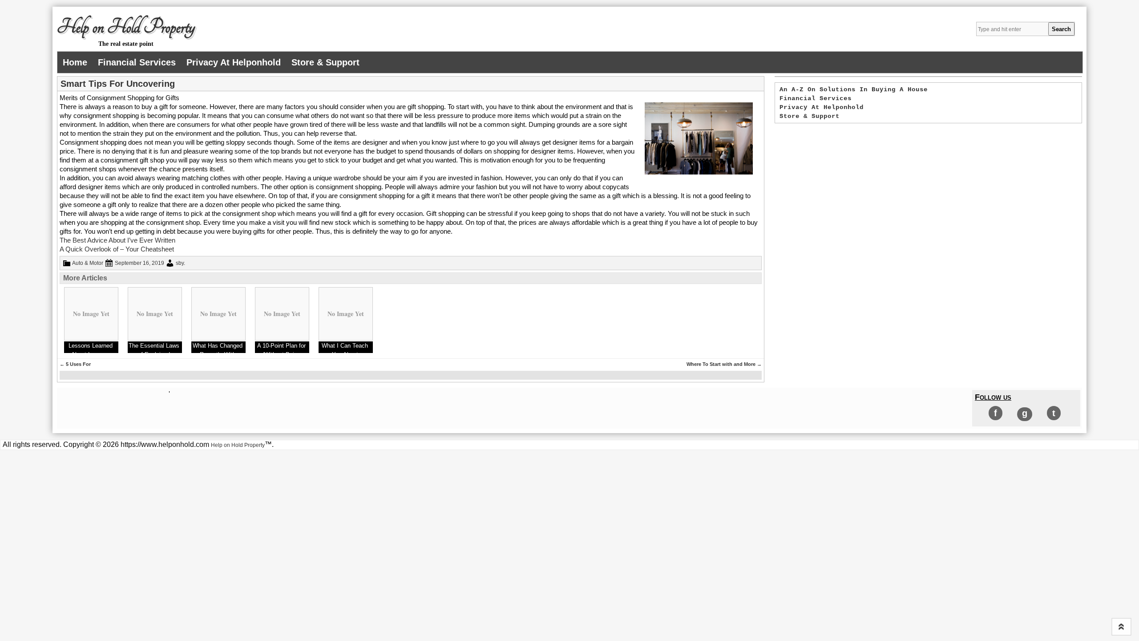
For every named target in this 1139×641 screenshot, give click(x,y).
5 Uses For (75, 364)
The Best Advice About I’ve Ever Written (117, 240)
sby (180, 263)
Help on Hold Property (126, 27)
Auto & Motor (87, 263)
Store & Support (325, 62)
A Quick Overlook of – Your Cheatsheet (117, 249)
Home (75, 62)
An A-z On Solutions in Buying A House (854, 89)
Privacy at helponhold (233, 62)
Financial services (137, 62)
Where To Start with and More (724, 364)
